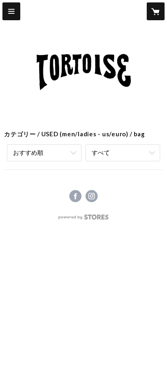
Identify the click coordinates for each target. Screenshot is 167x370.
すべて (101, 152)
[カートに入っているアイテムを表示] (156, 11)
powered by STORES (83, 219)
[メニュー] (11, 11)
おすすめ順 (28, 152)
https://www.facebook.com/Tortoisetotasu (75, 196)
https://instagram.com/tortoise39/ (92, 196)
